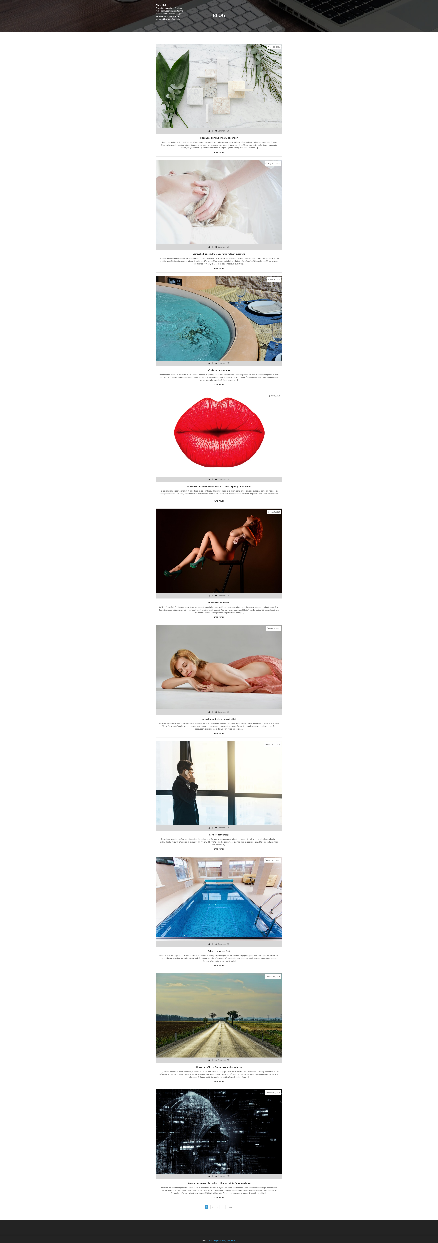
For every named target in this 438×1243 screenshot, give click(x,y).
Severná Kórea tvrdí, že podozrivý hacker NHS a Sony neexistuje (219, 1183)
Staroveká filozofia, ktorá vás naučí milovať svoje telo (219, 254)
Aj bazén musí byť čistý (219, 951)
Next (230, 1207)
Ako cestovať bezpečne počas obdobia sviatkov (219, 1067)
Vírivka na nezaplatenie (219, 370)
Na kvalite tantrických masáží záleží (219, 719)
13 (223, 1207)
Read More (219, 152)
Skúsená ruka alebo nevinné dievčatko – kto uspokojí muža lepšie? (219, 486)
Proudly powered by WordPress (223, 1240)
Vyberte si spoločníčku (219, 602)
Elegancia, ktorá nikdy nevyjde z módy (219, 137)
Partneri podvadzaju (219, 834)
